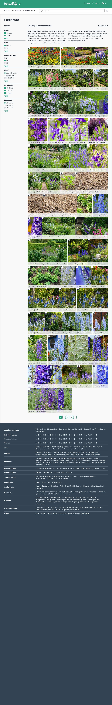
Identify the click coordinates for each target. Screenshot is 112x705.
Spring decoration (42, 494)
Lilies (82, 468)
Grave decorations (90, 492)
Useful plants (40, 431)
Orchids (74, 476)
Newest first (10, 75)
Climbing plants (52, 429)
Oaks (49, 449)
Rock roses (70, 455)
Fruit (61, 486)
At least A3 (9, 108)
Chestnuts (46, 447)
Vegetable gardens (91, 502)
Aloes (44, 482)
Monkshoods (40, 463)
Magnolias (92, 447)
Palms (81, 476)
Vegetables (39, 488)
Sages (93, 463)
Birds (37, 513)
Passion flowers (89, 476)
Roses (77, 455)
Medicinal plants (75, 486)
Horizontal (10, 88)
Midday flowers (57, 482)
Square (9, 93)
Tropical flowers (41, 478)
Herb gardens (50, 500)
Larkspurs (94, 460)
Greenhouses (84, 508)
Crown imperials (48, 468)
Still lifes (52, 494)
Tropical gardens (77, 502)
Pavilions (44, 510)
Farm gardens (80, 497)
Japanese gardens (63, 500)
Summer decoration (63, 494)
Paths (37, 510)
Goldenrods (48, 460)
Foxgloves (39, 460)
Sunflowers (39, 465)
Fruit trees (76, 447)
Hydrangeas (40, 455)
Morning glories (59, 472)
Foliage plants (57, 476)
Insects (49, 513)
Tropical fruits (52, 478)
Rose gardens (66, 502)
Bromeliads (47, 476)
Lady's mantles (85, 460)
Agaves (38, 482)
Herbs (67, 486)
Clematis (38, 472)
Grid (7, 48)
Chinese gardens (68, 497)
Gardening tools (72, 508)
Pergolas (51, 510)
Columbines (62, 458)
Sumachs (85, 449)
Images (9, 33)
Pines (54, 449)
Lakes (55, 513)
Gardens (71, 429)
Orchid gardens (41, 502)
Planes (60, 449)
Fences (46, 508)
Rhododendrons (59, 455)
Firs (70, 447)
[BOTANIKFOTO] (12, 4)
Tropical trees (63, 478)
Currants (63, 452)
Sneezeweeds (100, 463)
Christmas (53, 492)
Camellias (56, 452)
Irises (76, 460)
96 (7, 63)
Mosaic (8, 46)
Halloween (101, 492)
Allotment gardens (42, 497)
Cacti (48, 482)
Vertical (9, 90)
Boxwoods (47, 452)
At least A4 (9, 105)
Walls (77, 510)
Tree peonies (95, 455)
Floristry (67, 492)
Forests (43, 513)
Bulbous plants (41, 429)
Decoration (63, 429)
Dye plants (45, 486)
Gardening (62, 508)
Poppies (78, 463)
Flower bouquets (77, 492)
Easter (61, 492)
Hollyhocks (69, 460)
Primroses (85, 463)
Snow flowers (85, 455)
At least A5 (9, 103)
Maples (99, 447)
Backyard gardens (56, 497)
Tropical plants (100, 429)
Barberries (39, 452)
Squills (97, 468)
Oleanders (48, 455)
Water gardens (41, 504)
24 (7, 58)
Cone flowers (71, 458)
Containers (39, 508)
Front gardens (91, 497)
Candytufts (39, 458)
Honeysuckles (93, 452)
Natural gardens (93, 500)
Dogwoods (64, 447)
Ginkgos (84, 447)
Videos (9, 35)
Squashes (99, 486)
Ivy (51, 472)
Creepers (46, 472)
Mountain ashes (41, 449)
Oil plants (86, 486)
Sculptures (65, 510)
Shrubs (86, 429)
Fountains (54, 508)
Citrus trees (55, 447)
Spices (93, 486)
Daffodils (59, 468)
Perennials (78, 429)
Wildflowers (86, 513)
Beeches (38, 447)
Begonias (39, 476)
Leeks (78, 468)
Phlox (62, 463)
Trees (92, 429)
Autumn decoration (42, 492)
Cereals (38, 486)
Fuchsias (84, 452)
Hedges (92, 508)
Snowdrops (90, 468)
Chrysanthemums (50, 458)
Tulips (103, 468)
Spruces (78, 449)
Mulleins (49, 463)
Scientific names (11, 73)
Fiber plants (55, 486)
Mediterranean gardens (78, 500)
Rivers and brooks (74, 513)
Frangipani (66, 476)
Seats (72, 510)
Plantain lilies (69, 463)
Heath (62, 460)
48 (7, 60)
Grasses (56, 460)
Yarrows (47, 465)
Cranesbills (81, 458)
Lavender (102, 460)
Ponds (58, 510)
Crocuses (39, 468)
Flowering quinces (74, 452)
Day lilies (96, 458)
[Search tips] (107, 11)
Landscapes (62, 513)
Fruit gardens (40, 500)
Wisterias (69, 472)
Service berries (69, 449)
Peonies (55, 463)
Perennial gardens (54, 502)
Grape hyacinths (68, 468)
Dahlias (89, 458)
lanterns (100, 508)
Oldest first (10, 78)
